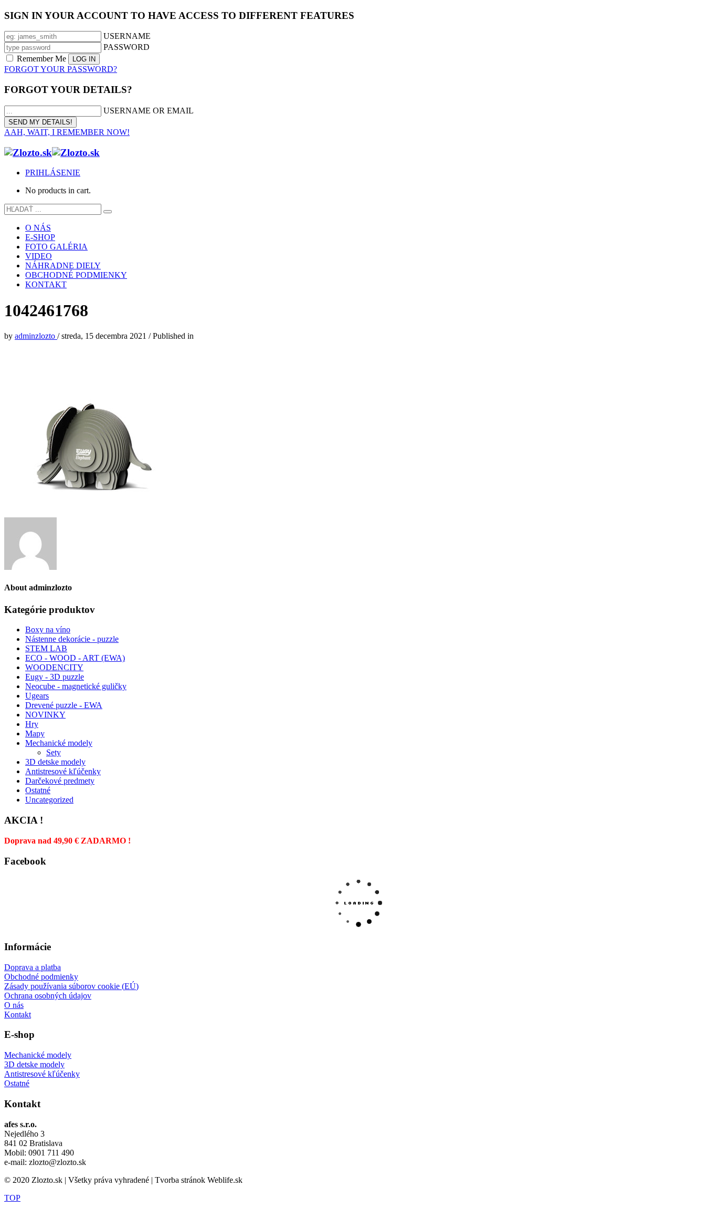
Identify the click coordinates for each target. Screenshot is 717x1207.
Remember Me (41, 58)
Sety (53, 752)
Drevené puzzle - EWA (63, 705)
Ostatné (37, 790)
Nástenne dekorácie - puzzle (72, 638)
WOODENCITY (54, 667)
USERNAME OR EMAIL (148, 110)
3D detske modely (55, 761)
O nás (14, 1005)
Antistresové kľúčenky (63, 771)
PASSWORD (126, 47)
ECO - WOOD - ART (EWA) (75, 657)
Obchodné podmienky (41, 976)
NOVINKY (45, 714)
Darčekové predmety (59, 780)
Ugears (37, 695)
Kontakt (17, 1014)
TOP (12, 1197)
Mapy (35, 733)
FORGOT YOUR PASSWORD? (60, 69)
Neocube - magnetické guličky (75, 686)
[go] (107, 211)
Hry (31, 724)
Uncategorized (49, 799)
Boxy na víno (47, 629)
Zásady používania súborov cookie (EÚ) (71, 986)
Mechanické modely (58, 742)
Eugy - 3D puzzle (54, 676)
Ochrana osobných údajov (47, 995)
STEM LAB (46, 648)
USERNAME (127, 36)
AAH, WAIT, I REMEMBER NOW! (67, 132)
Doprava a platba (32, 967)
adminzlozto (36, 335)
